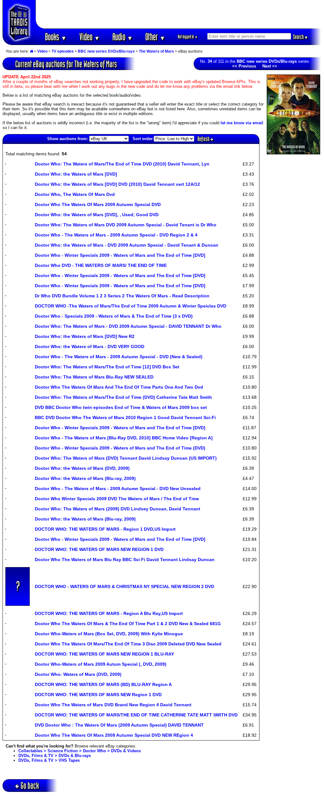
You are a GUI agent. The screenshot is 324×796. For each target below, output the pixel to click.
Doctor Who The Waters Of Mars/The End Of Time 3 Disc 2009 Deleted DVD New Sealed (128, 643)
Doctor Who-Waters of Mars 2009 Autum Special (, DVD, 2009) (100, 664)
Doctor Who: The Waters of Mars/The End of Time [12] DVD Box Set (107, 366)
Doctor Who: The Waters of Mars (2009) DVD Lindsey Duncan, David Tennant (117, 508)
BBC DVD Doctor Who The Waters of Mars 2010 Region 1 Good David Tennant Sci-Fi (125, 417)
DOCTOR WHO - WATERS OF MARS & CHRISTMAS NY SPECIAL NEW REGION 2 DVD (124, 586)
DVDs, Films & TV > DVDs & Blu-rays (54, 755)
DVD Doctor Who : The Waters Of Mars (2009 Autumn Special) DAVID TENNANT (119, 725)
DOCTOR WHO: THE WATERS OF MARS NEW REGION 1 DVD (99, 549)
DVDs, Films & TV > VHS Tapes (49, 760)
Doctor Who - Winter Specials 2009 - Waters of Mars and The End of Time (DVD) (120, 447)
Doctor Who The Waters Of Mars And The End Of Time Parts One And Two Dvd (119, 387)
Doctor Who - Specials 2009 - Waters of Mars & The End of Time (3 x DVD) (114, 316)
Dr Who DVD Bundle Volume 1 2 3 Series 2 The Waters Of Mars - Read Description (122, 295)
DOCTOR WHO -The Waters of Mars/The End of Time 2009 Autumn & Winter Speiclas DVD (130, 305)
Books (56, 36)
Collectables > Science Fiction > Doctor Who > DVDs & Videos (79, 750)
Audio (122, 36)
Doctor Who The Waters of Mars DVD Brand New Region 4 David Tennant (113, 704)
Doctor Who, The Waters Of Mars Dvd (75, 194)
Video (89, 36)
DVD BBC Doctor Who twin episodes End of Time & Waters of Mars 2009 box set (121, 407)
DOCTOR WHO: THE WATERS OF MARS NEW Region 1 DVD (98, 694)
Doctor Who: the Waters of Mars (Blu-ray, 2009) (85, 478)
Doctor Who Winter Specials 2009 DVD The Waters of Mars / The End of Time (117, 498)
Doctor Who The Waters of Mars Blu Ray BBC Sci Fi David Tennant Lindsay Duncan (125, 559)
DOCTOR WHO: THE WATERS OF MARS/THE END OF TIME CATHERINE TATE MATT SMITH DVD (136, 714)
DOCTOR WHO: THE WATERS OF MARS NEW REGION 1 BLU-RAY (104, 654)
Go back (30, 785)
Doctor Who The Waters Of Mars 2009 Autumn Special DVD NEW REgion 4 (114, 735)
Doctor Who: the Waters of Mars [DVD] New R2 (84, 336)
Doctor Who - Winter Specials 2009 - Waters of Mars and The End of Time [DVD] (120, 255)
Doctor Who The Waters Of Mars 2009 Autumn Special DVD (98, 204)
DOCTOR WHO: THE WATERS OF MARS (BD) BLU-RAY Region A (103, 684)
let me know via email (242, 122)
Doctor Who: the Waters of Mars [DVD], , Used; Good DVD (97, 214)
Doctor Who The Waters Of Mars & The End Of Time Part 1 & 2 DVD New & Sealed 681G (128, 623)
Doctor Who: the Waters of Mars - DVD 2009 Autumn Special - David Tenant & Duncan (126, 245)
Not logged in (188, 36)
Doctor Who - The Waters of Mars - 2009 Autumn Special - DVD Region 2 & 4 (116, 234)
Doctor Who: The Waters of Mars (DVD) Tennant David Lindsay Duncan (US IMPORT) (126, 458)
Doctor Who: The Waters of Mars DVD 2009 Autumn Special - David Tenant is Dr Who (125, 224)
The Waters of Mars (156, 51)
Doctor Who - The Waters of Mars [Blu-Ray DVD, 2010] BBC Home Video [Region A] (124, 437)
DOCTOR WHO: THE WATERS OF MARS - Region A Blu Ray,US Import (109, 613)
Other (155, 36)
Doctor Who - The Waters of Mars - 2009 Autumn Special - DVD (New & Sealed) (118, 356)
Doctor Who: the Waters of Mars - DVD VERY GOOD (89, 346)
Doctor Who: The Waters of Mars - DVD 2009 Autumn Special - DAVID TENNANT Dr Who (128, 326)
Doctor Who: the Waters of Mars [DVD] (76, 174)
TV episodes (63, 51)
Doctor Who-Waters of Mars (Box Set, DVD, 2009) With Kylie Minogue (109, 633)
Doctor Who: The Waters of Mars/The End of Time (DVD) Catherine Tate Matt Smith (123, 397)
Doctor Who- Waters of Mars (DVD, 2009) (78, 674)
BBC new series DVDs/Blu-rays (106, 51)
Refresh (203, 138)
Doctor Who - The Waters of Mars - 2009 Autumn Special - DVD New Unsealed (118, 488)
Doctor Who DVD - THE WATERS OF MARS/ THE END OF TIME (101, 265)
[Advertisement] (179, 14)
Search (299, 36)
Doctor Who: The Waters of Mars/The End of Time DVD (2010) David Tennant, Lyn (122, 163)
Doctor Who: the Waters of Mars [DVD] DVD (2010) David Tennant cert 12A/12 (117, 184)
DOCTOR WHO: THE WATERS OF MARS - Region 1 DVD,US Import (105, 529)
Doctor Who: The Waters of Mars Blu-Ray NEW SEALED (94, 376)
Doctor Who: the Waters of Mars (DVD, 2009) (82, 468)
